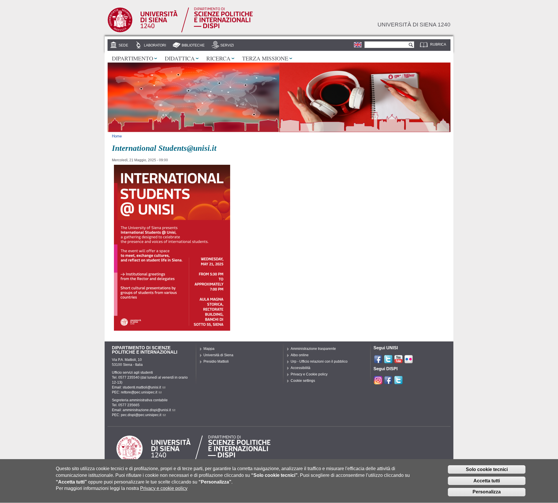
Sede (123, 45)
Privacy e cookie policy (163, 488)
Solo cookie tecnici (487, 469)
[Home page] (180, 31)
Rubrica (438, 44)
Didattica (180, 58)
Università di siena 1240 (414, 24)
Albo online (300, 355)
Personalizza (487, 492)
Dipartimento (132, 58)
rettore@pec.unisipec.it (139, 392)
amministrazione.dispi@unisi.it (147, 410)
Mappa (208, 349)
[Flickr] (408, 361)
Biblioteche (193, 45)
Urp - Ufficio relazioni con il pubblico (319, 361)
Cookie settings (303, 381)
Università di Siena (218, 355)
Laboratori (155, 45)
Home (117, 136)
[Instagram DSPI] (378, 382)
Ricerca (218, 58)
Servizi (227, 45)
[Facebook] (378, 361)
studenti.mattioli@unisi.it (142, 387)
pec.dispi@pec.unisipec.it (141, 415)
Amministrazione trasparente (313, 349)
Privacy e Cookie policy (309, 374)
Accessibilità (300, 368)
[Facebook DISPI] (388, 382)
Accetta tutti (486, 480)
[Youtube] (398, 361)
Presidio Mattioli (216, 361)
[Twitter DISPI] (398, 382)
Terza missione (265, 58)
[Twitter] (388, 361)
